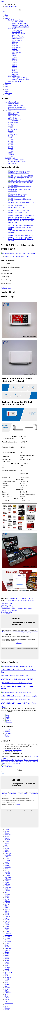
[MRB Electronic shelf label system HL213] (14, 675)
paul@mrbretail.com (11, 6)
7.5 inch (14, 69)
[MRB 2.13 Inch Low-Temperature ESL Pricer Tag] (16, 666)
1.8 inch (14, 44)
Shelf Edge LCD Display (19, 78)
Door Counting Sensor (21, 760)
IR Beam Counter (17, 21)
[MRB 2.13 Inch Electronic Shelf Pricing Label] (15, 699)
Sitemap (4, 758)
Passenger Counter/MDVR (20, 25)
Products (7, 18)
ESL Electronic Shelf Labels (16, 196)
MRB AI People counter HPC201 (18, 173)
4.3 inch (14, 62)
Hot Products (34, 756)
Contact (7, 86)
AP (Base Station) (17, 38)
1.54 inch (15, 42)
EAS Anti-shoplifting (14, 81)
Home (6, 15)
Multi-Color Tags (17, 30)
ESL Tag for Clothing (18, 33)
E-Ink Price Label (6, 605)
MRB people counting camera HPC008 (20, 177)
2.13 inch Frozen (17, 47)
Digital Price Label (6, 603)
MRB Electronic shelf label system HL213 (21, 202)
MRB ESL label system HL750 (17, 212)
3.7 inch (14, 59)
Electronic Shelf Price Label (9, 610)
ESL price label (5, 614)
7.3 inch (14, 67)
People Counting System (15, 20)
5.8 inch (14, 66)
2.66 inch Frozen (17, 52)
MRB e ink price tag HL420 (16, 207)
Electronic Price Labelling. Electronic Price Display (16, 608)
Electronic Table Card (18, 37)
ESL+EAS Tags (17, 32)
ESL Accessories (17, 40)
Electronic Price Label (7, 607)
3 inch (14, 55)
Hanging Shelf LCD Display (20, 79)
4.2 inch (14, 61)
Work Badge (16, 35)
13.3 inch (15, 74)
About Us (7, 16)
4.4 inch (14, 64)
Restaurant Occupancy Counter (20, 761)
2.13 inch (15, 45)
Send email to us (6, 288)
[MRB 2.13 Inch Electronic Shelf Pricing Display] (16, 692)
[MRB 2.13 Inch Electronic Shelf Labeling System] (16, 683)
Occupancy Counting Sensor (20, 27)
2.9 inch (14, 54)
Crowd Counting (16, 763)
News (6, 84)
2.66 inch (15, 50)
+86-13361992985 (6, 766)
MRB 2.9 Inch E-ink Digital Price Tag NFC (20, 598)
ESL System (12, 28)
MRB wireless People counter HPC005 (20, 182)
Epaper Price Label (6, 612)
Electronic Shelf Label (7, 760)
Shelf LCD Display (14, 76)
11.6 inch (15, 72)
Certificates (8, 83)
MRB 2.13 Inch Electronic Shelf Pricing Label (18, 703)
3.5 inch (14, 57)
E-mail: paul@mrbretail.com (13, 750)
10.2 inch (15, 71)
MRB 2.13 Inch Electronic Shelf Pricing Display (19, 600)
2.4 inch (14, 49)
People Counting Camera (19, 23)
